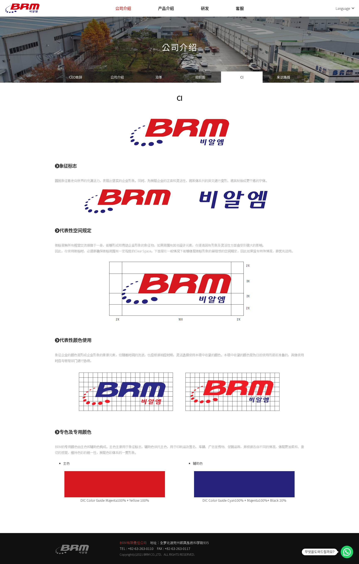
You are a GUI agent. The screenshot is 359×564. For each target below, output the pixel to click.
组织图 (200, 77)
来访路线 (283, 77)
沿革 (158, 77)
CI (241, 77)
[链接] (22, 8)
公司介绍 (117, 77)
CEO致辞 (75, 77)
